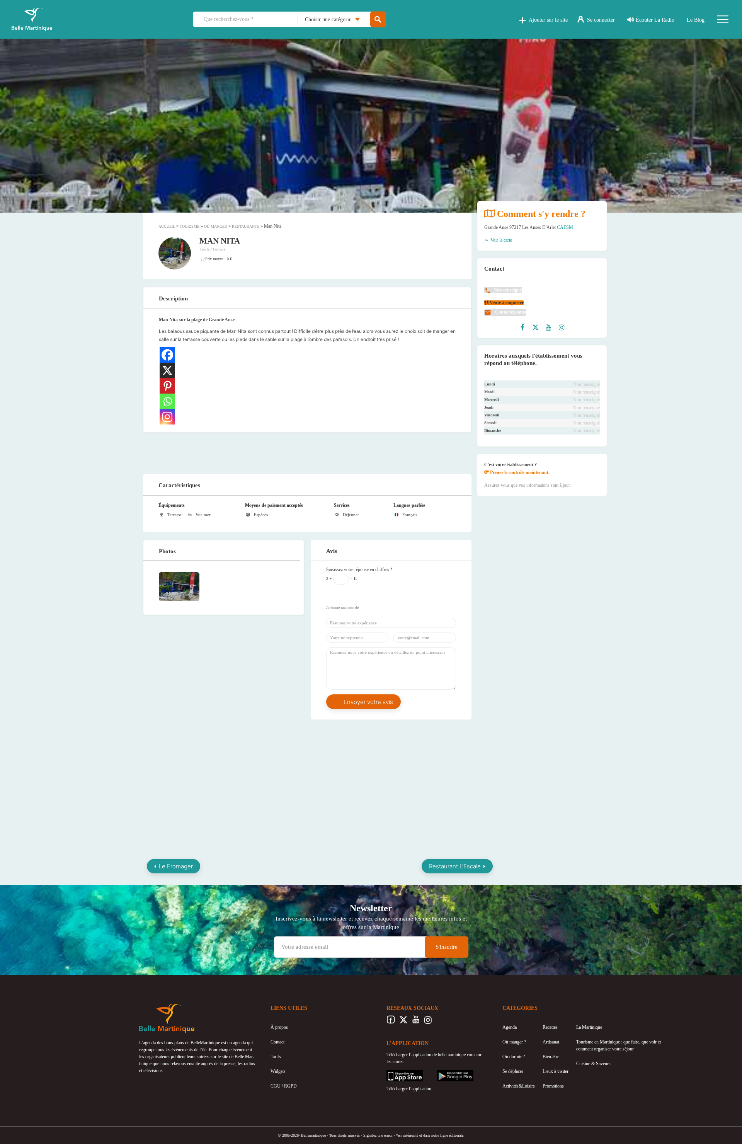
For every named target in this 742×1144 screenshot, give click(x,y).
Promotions (553, 1086)
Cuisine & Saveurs (593, 1063)
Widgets (278, 1071)
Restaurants (245, 226)
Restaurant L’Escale (455, 866)
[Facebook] (167, 355)
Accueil (166, 226)
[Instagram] (167, 417)
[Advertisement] (307, 452)
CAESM (565, 227)
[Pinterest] (167, 386)
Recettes (550, 1027)
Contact (277, 1042)
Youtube (415, 1021)
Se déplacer (512, 1071)
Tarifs (276, 1056)
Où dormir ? (513, 1056)
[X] (167, 370)
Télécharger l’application (408, 1088)
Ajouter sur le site (548, 20)
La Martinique (589, 1027)
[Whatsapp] (167, 401)
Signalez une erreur (378, 1135)
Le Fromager (176, 866)
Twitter (403, 1021)
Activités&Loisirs (518, 1086)
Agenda (509, 1027)
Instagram (428, 1021)
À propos (279, 1027)
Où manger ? (514, 1042)
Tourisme (189, 226)
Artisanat (551, 1042)
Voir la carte (500, 240)
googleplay (447, 1073)
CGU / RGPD (284, 1086)
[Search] (378, 19)
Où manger (215, 226)
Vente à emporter (506, 302)
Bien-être (551, 1056)
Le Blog (696, 20)
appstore (394, 1073)
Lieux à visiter (555, 1071)
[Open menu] (722, 19)
